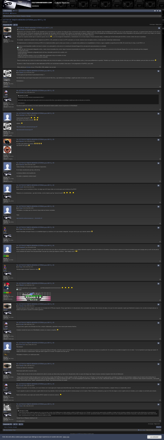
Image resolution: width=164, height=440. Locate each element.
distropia (6, 33)
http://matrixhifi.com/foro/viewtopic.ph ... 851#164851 (28, 218)
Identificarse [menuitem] (158, 11)
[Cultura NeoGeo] (28, 4)
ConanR (5, 193)
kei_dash (6, 96)
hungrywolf (6, 253)
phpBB (78, 433)
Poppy (5, 232)
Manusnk (6, 144)
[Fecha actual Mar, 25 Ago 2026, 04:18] (159, 16)
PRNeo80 (6, 290)
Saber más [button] (66, 437)
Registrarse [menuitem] (160, 11)
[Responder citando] (159, 28)
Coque (5, 214)
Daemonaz (6, 170)
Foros (16, 10)
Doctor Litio (6, 350)
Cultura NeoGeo (7, 10)
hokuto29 (10, 21)
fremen (5, 411)
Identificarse (6, 13)
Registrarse (14, 13)
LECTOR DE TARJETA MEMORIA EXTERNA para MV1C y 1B (24, 20)
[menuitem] (155, 10)
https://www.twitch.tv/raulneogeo (23, 129)
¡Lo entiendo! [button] (154, 437)
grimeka (5, 77)
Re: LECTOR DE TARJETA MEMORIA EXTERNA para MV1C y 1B (35, 71)
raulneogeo (6, 121)
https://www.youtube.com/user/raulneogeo (26, 126)
